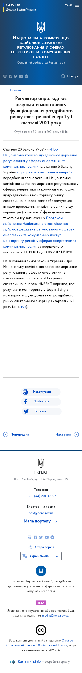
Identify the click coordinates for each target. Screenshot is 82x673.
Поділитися (41, 401)
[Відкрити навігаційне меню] (77, 5)
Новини (15, 90)
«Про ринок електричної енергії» (44, 172)
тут (23, 307)
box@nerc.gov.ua (41, 513)
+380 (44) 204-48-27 (41, 496)
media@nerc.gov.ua (55, 615)
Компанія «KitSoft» (29, 662)
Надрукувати (42, 391)
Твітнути (40, 411)
